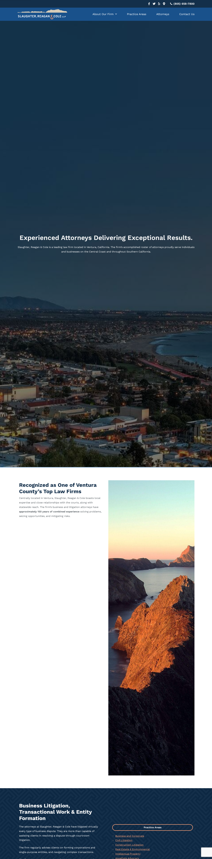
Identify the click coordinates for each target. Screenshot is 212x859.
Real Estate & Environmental (132, 849)
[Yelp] (159, 3)
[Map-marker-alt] (164, 3)
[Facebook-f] (149, 3)
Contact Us (186, 14)
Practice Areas (136, 14)
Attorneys (162, 14)
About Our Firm (103, 14)
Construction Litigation (129, 844)
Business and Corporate (129, 835)
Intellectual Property (127, 853)
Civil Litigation (123, 840)
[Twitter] (154, 3)
